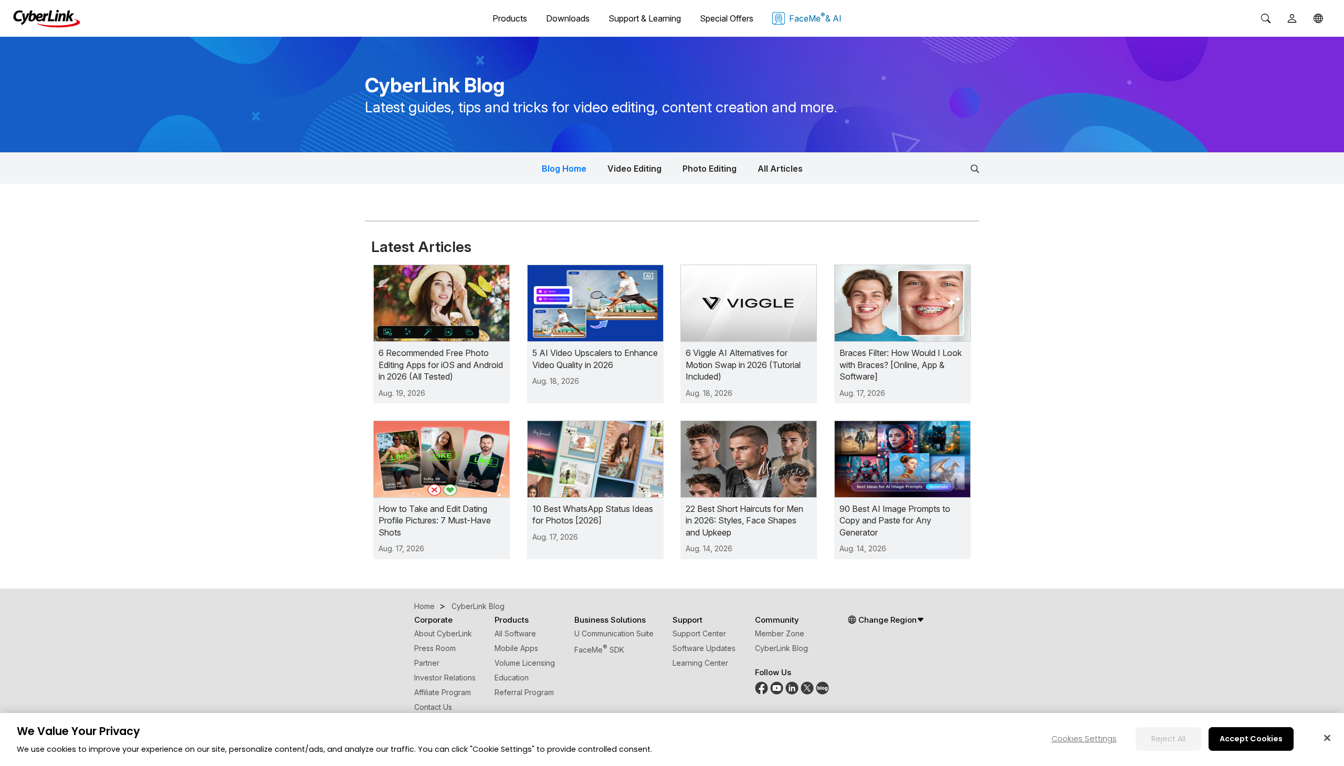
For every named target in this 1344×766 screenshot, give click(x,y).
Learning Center (700, 662)
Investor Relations (445, 677)
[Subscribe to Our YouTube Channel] (776, 691)
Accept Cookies (1251, 738)
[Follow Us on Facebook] (761, 691)
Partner (426, 662)
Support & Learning (644, 18)
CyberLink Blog (781, 648)
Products (509, 18)
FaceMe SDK (599, 649)
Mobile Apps (516, 648)
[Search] (1266, 18)
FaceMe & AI (815, 17)
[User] (1292, 18)
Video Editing (634, 168)
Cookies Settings (1084, 738)
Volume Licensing (525, 662)
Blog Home (564, 168)
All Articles (780, 168)
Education (512, 677)
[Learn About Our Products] (822, 691)
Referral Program (524, 692)
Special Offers (726, 18)
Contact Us (433, 706)
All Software (515, 633)
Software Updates (704, 648)
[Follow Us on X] (807, 691)
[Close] (1327, 737)
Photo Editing (709, 168)
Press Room (435, 648)
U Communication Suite (614, 633)
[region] (672, 739)
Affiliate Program (442, 692)
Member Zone (779, 633)
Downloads (568, 18)
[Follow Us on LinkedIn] (792, 691)
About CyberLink (443, 633)
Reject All (1168, 738)
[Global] (1318, 18)
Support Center (699, 633)
